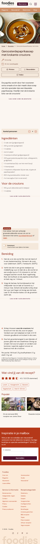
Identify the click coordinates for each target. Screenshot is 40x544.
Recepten (11, 46)
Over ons (5, 475)
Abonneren (22, 4)
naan (5, 238)
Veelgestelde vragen (8, 496)
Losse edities (6, 483)
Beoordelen (30, 69)
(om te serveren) (15, 178)
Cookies (4, 506)
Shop (35, 10)
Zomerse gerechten (27, 512)
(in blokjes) (16, 188)
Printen (11, 69)
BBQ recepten (25, 514)
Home (3, 46)
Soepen (23, 498)
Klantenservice (6, 493)
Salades (23, 496)
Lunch (5, 385)
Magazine (5, 10)
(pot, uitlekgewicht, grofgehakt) (21, 159)
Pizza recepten (25, 520)
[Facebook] (17, 533)
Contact (4, 498)
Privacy (4, 504)
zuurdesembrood (25, 235)
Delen (21, 75)
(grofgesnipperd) (14, 143)
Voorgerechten (25, 501)
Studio (23, 478)
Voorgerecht (14, 385)
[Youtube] (27, 533)
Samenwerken (25, 475)
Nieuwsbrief (15, 10)
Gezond (25, 385)
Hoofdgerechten (26, 504)
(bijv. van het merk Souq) (18, 164)
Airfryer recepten (26, 523)
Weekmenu (26, 10)
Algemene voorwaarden (9, 501)
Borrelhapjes (24, 509)
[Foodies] (8, 4)
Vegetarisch (7, 389)
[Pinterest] (22, 533)
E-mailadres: (7, 450)
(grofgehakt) (13, 146)
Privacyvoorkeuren (8, 509)
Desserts (23, 506)
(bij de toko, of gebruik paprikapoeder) (20, 171)
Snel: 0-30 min (19, 389)
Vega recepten (25, 525)
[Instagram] (13, 533)
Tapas (22, 517)
